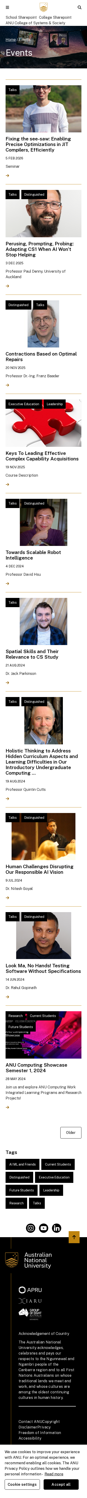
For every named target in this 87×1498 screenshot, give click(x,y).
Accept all (61, 1484)
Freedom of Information (40, 1433)
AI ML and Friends (22, 1164)
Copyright (51, 1421)
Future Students (21, 1190)
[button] (7, 7)
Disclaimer (28, 1427)
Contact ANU (30, 1421)
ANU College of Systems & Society (35, 23)
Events (24, 39)
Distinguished (19, 1177)
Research (16, 1203)
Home (11, 39)
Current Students (58, 1164)
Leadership (51, 1190)
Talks (37, 1203)
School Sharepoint (21, 17)
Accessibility (30, 1438)
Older (71, 1132)
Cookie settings (22, 1484)
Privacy (44, 1427)
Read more (54, 1474)
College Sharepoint (55, 17)
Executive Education (54, 1177)
